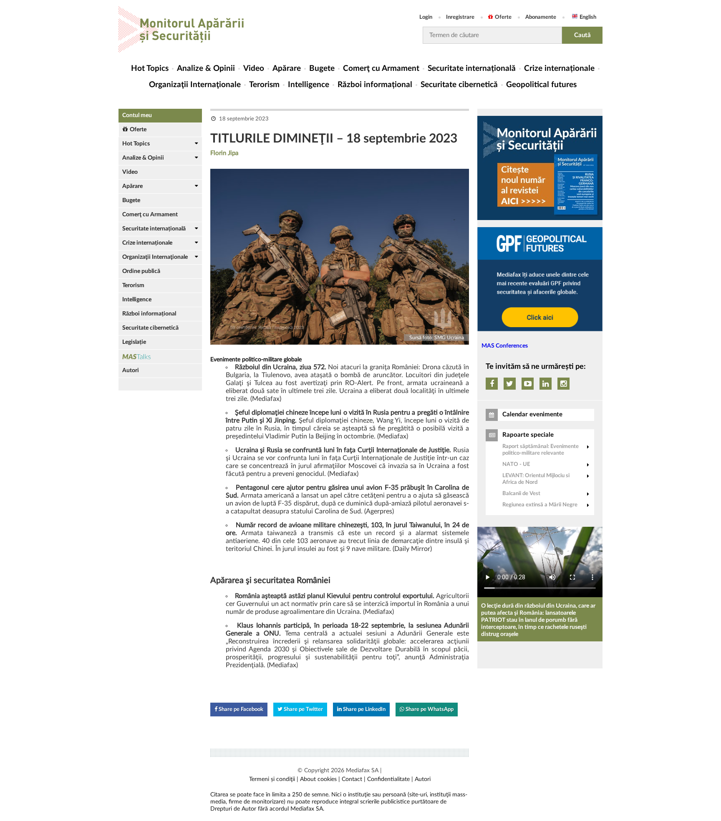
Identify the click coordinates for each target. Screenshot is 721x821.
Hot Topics (150, 69)
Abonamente (540, 17)
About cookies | (320, 779)
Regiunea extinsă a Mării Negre (539, 505)
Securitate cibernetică (459, 85)
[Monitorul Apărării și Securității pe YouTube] (528, 384)
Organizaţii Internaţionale (195, 85)
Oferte (503, 17)
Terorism (264, 85)
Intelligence (308, 85)
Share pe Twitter (302, 709)
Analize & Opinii (206, 69)
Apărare (286, 69)
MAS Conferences (505, 346)
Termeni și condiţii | (273, 779)
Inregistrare (460, 17)
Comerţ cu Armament (381, 69)
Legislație (134, 342)
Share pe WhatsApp (429, 709)
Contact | (354, 779)
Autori (130, 370)
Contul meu (137, 115)
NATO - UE (516, 464)
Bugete (322, 69)
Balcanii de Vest (521, 493)
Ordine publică (141, 271)
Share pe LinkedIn (364, 709)
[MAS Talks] (160, 356)
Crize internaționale (559, 69)
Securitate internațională (472, 69)
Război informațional (375, 85)
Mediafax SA (362, 770)
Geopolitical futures (541, 85)
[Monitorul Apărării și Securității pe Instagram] (563, 384)
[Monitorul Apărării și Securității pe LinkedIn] (545, 384)
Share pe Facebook (240, 709)
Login (425, 17)
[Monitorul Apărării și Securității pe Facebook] (492, 384)
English (588, 17)
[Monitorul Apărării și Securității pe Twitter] (510, 384)
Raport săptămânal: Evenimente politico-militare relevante (540, 450)
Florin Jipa (224, 153)
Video (253, 69)
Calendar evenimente (532, 414)
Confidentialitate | (390, 779)
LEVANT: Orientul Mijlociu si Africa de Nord (536, 479)
